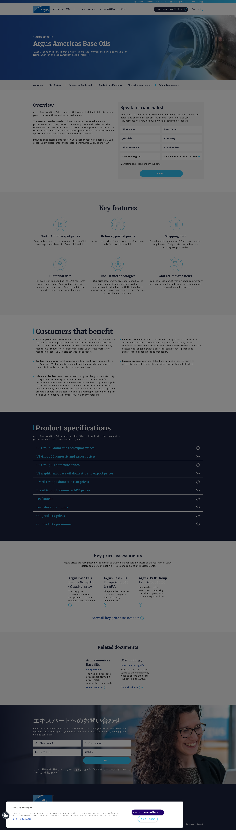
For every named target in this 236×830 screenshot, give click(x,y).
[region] (94, 815)
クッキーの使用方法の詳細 (22, 819)
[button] (6, 815)
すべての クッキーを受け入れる (147, 812)
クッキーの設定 (147, 819)
